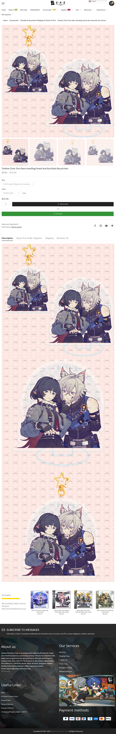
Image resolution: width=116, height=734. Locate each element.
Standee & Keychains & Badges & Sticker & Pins (38, 20)
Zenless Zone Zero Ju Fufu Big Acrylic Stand (105, 611)
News (3, 693)
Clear (24, 193)
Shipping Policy (64, 656)
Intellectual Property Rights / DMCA (14, 712)
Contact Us (63, 660)
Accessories (14, 20)
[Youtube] (106, 225)
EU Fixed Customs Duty (9, 696)
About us (8, 646)
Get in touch (16, 227)
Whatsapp (5, 671)
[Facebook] (95, 225)
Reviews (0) (63, 238)
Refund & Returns (65, 671)
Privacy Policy (6, 700)
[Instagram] (100, 225)
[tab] (7, 239)
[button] (3, 3)
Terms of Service (7, 704)
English (93, 1)
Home (5, 20)
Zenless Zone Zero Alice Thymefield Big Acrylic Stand (83, 611)
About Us (62, 652)
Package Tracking (65, 668)
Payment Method (7, 708)
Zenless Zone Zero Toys (59, 731)
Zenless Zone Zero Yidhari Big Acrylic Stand (40, 611)
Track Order (63, 664)
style (3, 189)
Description (7, 238)
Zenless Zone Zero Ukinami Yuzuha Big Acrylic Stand (61, 611)
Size (3, 180)
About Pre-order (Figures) (29, 238)
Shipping (49, 238)
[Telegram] (112, 225)
